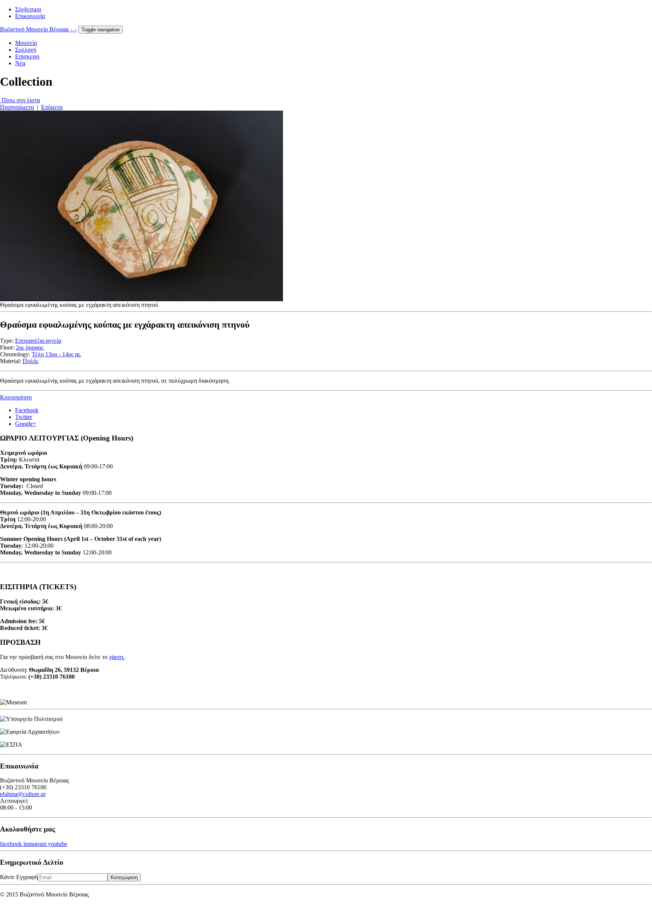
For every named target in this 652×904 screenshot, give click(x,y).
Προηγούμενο (17, 107)
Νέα (20, 63)
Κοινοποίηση (16, 397)
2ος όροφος (29, 347)
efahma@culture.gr (23, 794)
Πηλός (30, 361)
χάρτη (116, 657)
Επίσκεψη (27, 56)
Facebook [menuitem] (26, 410)
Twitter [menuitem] (23, 417)
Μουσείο (26, 43)
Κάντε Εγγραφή (19, 877)
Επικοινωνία (30, 16)
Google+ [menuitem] (25, 423)
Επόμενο (52, 107)
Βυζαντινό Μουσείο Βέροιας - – (38, 29)
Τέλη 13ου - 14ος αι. (56, 354)
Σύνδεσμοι (28, 9)
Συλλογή (25, 49)
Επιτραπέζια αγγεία (38, 340)
